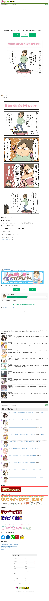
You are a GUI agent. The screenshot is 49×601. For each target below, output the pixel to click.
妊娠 (14, 563)
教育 (14, 575)
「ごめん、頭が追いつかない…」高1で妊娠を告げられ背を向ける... (22, 419)
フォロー (4, 285)
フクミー (13, 307)
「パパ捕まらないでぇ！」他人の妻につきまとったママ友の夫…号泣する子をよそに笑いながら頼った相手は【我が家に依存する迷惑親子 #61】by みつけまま (28, 344)
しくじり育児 (16, 578)
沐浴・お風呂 (27, 571)
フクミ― (5, 95)
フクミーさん (7, 269)
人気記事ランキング (17, 558)
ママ (9, 307)
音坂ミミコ (41, 469)
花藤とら (41, 455)
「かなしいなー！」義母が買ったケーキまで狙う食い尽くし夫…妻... (22, 427)
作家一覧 (24, 35)
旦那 (25, 578)
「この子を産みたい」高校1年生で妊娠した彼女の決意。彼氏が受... (22, 412)
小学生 (26, 575)
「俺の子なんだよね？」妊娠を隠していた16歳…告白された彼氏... (22, 441)
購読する (4, 402)
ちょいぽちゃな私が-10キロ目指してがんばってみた (24, 304)
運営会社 (3, 549)
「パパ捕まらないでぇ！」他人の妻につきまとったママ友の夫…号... (22, 434)
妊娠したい (27, 561)
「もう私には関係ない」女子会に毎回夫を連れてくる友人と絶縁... (22, 469)
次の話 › (32, 35)
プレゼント (27, 580)
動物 (14, 580)
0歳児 (26, 566)
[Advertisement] (24, 18)
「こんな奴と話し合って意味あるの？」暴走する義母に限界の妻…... (22, 462)
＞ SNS (37, 297)
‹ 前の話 (16, 35)
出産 (14, 566)
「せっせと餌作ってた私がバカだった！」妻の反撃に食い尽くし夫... (22, 448)
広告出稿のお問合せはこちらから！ (9, 546)
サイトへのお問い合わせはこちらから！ (10, 544)
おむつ (15, 571)
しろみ (41, 427)
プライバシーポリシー (6, 547)
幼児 (25, 573)
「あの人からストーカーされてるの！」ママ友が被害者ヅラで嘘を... (22, 477)
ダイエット (5, 307)
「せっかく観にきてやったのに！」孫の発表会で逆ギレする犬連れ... (22, 455)
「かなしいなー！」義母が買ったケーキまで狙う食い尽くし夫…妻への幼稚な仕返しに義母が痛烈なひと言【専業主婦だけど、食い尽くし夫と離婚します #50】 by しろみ (28, 351)
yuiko (41, 462)
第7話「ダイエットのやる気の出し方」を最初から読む (14, 270)
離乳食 (15, 573)
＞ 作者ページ (17, 297)
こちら (33, 331)
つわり (26, 563)
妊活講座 (26, 558)
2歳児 (26, 568)
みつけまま (42, 434)
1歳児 (15, 568)
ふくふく (41, 412)
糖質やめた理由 (5, 239)
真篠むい (41, 477)
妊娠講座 (15, 561)
